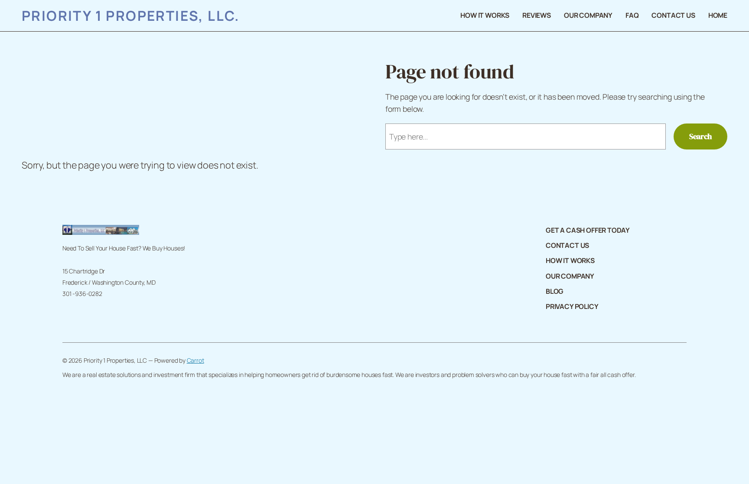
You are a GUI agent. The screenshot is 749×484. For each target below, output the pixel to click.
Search (700, 136)
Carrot (195, 360)
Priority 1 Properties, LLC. (131, 15)
